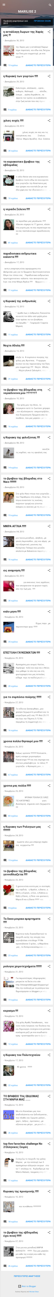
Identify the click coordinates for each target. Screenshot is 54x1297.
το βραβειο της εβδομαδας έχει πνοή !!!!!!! (20, 1234)
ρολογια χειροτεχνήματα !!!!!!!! (22, 966)
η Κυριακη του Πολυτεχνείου (21, 1055)
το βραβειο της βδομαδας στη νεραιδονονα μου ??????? (22, 391)
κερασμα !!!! (10, 1010)
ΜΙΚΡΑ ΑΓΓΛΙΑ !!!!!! (14, 526)
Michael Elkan (34, 1292)
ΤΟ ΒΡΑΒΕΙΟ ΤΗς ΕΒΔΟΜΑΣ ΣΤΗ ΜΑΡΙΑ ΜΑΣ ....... (21, 1098)
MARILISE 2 (27, 11)
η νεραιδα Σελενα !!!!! (16, 209)
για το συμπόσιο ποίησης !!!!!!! (22, 697)
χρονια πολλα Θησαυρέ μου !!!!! (23, 741)
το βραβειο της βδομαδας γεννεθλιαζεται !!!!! (20, 872)
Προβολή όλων (42, 21)
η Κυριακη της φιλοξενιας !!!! (21, 437)
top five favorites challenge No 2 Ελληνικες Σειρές (22, 1145)
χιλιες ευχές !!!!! (13, 120)
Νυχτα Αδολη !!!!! (14, 345)
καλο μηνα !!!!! (12, 611)
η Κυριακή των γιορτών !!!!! (20, 76)
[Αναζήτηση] (50, 5)
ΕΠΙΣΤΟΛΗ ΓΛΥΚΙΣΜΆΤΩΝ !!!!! (21, 652)
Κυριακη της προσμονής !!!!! (21, 1191)
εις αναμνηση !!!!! (14, 570)
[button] (49, 32)
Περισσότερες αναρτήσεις (27, 1276)
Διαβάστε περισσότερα (38, 65)
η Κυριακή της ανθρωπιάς (19, 301)
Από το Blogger (28, 1286)
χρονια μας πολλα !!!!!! (17, 785)
